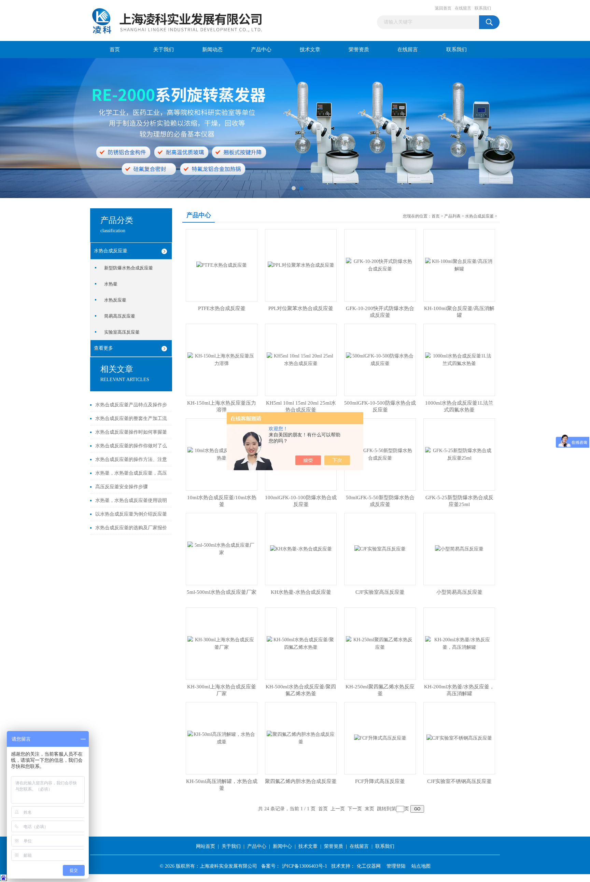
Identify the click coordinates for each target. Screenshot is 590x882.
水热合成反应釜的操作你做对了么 (131, 445)
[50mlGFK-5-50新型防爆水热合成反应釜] (380, 454)
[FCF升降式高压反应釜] (380, 737)
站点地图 (421, 866)
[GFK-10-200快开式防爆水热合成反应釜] (380, 264)
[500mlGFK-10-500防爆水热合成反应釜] (380, 359)
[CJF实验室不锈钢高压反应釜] (459, 737)
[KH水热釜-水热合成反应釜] (301, 548)
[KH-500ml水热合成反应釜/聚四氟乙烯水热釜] (301, 643)
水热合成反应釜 (110, 250)
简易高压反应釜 (119, 316)
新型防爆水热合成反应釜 (128, 267)
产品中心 (261, 49)
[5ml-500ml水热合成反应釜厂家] (221, 548)
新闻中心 (282, 846)
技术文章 (310, 49)
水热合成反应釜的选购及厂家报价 (131, 527)
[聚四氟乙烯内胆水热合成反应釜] (301, 737)
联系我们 (483, 8)
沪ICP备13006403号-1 (304, 866)
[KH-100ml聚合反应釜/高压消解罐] (459, 264)
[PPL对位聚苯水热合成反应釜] (301, 264)
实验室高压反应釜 (122, 332)
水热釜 (110, 283)
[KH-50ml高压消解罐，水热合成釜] (221, 737)
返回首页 (443, 8)
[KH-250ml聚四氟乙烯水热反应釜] (380, 643)
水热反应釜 (115, 300)
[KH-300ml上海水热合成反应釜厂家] (221, 643)
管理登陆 (396, 866)
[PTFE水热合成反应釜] (221, 264)
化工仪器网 (369, 866)
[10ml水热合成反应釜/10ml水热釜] (221, 454)
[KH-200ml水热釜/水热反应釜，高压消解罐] (459, 643)
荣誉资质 (359, 49)
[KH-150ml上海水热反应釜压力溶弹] (221, 359)
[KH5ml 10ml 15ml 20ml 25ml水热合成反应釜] (301, 359)
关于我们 (163, 49)
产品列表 (452, 216)
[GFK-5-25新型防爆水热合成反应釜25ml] (459, 454)
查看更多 (103, 348)
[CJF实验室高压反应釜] (380, 548)
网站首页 (205, 846)
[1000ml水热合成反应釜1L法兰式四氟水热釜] (459, 359)
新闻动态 (212, 49)
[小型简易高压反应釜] (459, 548)
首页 (115, 49)
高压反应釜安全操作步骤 (121, 486)
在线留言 (463, 8)
